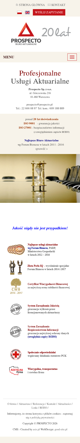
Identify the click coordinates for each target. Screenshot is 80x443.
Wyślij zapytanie (49, 12)
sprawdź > (41, 149)
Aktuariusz (25, 404)
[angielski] (27, 12)
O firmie (12, 404)
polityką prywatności (43, 417)
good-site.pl (61, 429)
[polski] (19, 12)
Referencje (39, 404)
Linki (35, 407)
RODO (43, 407)
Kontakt (51, 404)
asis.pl (36, 429)
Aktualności (64, 404)
